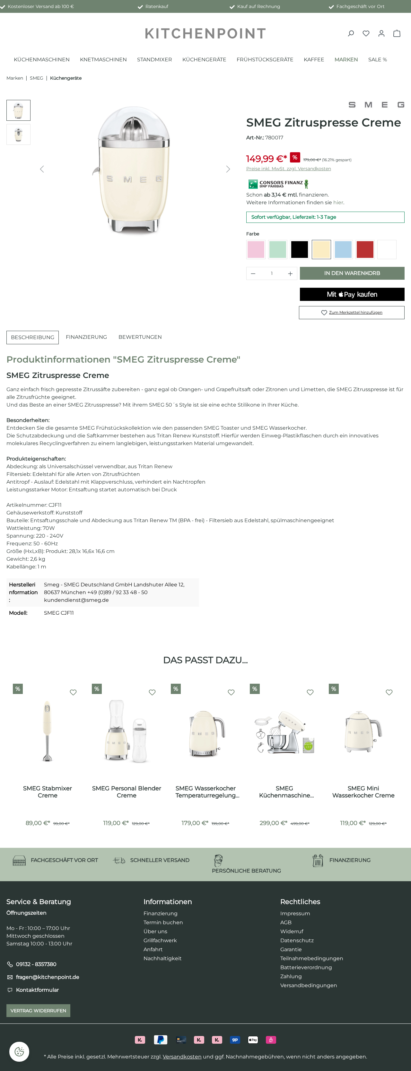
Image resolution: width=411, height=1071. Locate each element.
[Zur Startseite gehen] (205, 33)
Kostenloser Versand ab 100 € (39, 6)
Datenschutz (297, 940)
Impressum (295, 913)
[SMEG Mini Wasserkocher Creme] (363, 732)
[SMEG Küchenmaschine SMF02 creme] (284, 732)
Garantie (291, 949)
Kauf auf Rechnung (257, 6)
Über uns (155, 931)
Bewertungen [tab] (140, 337)
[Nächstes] (228, 169)
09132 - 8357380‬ (36, 964)
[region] (120, 169)
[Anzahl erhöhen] (290, 273)
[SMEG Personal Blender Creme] (126, 732)
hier (338, 202)
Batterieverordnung (306, 967)
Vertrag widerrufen (38, 1011)
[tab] (32, 337)
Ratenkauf (155, 6)
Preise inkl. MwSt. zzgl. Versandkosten (288, 168)
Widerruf (291, 931)
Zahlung (291, 976)
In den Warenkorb (352, 273)
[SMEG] (376, 104)
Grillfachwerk (160, 940)
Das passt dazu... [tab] (205, 659)
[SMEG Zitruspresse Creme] (135, 169)
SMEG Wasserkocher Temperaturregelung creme (206, 792)
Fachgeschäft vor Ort (359, 6)
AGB (286, 922)
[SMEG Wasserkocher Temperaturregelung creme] (205, 732)
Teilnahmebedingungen (311, 958)
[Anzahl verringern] (253, 273)
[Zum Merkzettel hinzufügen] (73, 692)
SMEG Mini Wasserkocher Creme (363, 792)
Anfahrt (153, 949)
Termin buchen (163, 922)
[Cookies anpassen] (19, 1051)
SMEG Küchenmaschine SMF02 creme (284, 792)
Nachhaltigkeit (163, 958)
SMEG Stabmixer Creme (47, 792)
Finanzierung (161, 913)
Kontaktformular (37, 990)
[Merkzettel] (366, 33)
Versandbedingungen (308, 985)
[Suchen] (350, 33)
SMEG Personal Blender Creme (126, 792)
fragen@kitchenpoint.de (47, 977)
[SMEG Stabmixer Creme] (47, 732)
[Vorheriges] (42, 169)
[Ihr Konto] (381, 33)
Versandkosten (182, 1057)
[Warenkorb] (397, 33)
